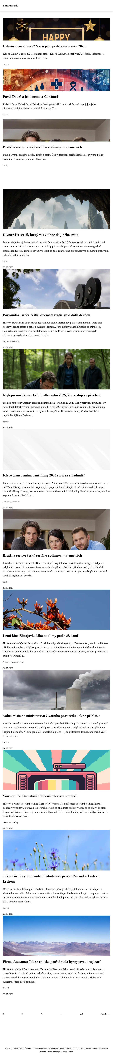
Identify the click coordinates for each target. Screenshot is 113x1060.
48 (81, 1014)
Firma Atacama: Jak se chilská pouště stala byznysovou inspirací (52, 962)
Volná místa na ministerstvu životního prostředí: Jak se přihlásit (51, 716)
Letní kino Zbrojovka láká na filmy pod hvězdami (40, 636)
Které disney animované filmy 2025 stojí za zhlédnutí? (44, 475)
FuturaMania (10, 5)
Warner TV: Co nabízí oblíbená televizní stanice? (40, 796)
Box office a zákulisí (11, 341)
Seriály (6, 165)
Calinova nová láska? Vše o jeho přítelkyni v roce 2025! (45, 46)
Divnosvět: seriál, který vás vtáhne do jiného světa (40, 235)
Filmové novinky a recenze (14, 662)
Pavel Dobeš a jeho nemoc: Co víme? (30, 97)
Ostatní (6, 64)
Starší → (105, 1014)
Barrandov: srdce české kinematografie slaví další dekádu (46, 315)
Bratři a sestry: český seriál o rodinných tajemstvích (42, 147)
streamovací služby (10, 822)
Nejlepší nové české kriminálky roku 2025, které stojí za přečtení (52, 395)
